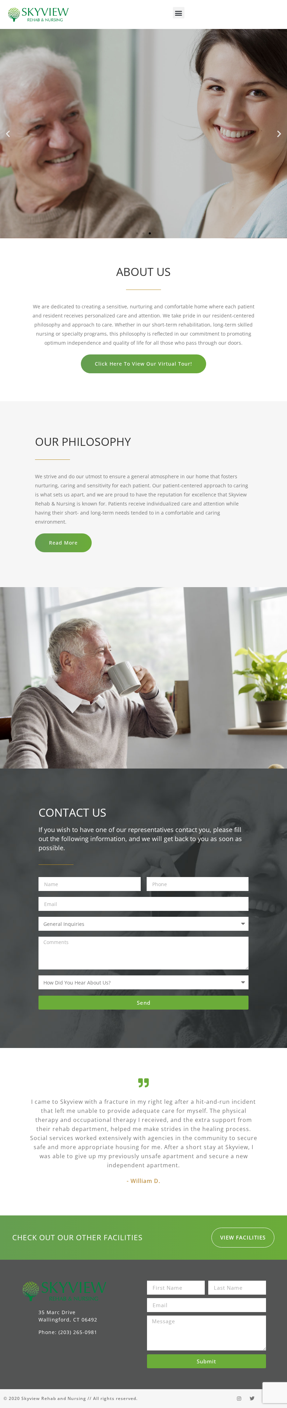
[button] (178, 12)
